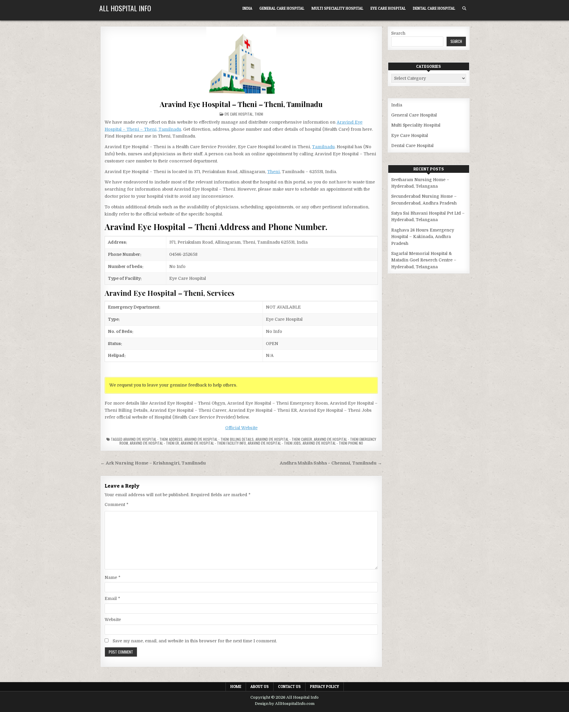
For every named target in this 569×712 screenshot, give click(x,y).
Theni (259, 113)
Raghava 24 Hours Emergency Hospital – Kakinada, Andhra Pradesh (422, 237)
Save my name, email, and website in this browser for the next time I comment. (195, 640)
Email (112, 598)
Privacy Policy (324, 686)
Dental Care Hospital (434, 8)
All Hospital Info (125, 8)
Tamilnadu (323, 146)
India (247, 8)
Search (398, 33)
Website (113, 619)
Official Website (241, 427)
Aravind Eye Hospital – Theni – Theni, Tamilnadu (241, 104)
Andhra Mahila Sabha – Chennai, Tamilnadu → (331, 463)
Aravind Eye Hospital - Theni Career (283, 439)
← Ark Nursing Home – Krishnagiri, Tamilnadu (153, 463)
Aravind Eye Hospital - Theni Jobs (274, 443)
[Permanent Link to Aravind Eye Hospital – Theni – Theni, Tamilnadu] (241, 62)
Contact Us (289, 686)
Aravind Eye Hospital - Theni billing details (219, 439)
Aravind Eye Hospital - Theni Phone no (333, 443)
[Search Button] (464, 8)
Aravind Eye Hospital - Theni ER (154, 443)
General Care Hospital (281, 8)
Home (235, 686)
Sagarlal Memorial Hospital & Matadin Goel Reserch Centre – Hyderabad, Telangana (423, 260)
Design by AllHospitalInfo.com (284, 703)
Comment (116, 504)
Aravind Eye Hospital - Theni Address (153, 439)
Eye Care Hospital (388, 8)
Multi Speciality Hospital (337, 8)
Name (112, 577)
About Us (259, 686)
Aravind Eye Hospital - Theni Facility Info (213, 443)
